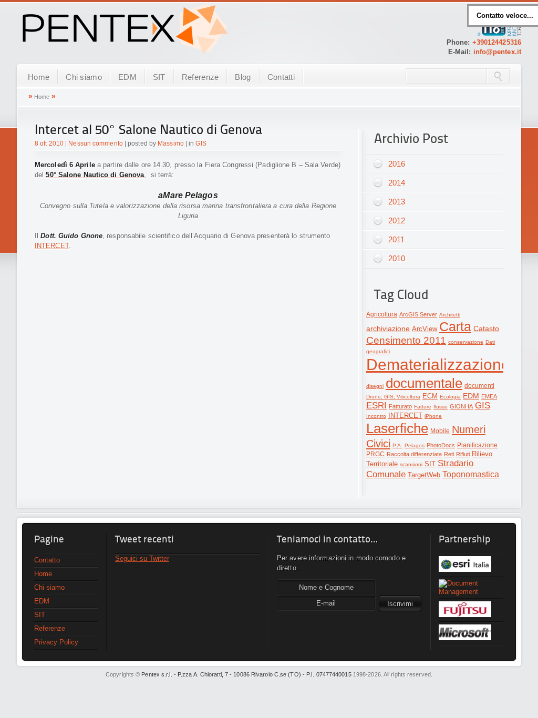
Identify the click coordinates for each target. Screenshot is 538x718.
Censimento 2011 (406, 340)
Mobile (440, 431)
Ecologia (450, 396)
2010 (396, 258)
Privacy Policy (56, 642)
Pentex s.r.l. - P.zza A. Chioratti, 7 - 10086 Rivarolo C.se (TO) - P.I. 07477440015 (246, 674)
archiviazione (388, 329)
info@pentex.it (497, 52)
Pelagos (415, 445)
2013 (396, 201)
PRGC (375, 454)
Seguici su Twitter (142, 558)
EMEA (489, 396)
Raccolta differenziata (414, 454)
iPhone (433, 416)
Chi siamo (84, 77)
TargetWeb (424, 475)
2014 (396, 182)
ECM (430, 396)
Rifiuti (463, 454)
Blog (243, 77)
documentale (424, 383)
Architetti (449, 314)
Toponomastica (470, 474)
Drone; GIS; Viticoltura (393, 396)
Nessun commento (95, 143)
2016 (396, 163)
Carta (455, 326)
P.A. (397, 445)
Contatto (47, 560)
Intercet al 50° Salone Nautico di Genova (148, 130)
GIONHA (461, 406)
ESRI (376, 406)
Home (38, 77)
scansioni (411, 464)
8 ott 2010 (49, 143)
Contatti (281, 77)
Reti (449, 454)
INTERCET (52, 246)
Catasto (486, 329)
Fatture (422, 406)
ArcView (424, 329)
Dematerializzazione (438, 364)
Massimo (171, 143)
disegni (375, 386)
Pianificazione (477, 445)
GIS (200, 143)
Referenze (200, 77)
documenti (479, 385)
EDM (127, 77)
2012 (396, 220)
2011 (396, 239)
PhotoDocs (441, 445)
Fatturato (400, 406)
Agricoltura (381, 314)
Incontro (376, 416)
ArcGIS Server (418, 314)
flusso (440, 406)
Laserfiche (397, 428)
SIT (159, 77)
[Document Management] (471, 587)
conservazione (465, 342)
